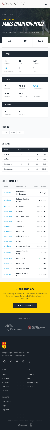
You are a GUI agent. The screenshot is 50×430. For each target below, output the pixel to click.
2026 (20, 132)
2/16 (35, 86)
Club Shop (6, 401)
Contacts (30, 374)
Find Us (5, 391)
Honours (5, 386)
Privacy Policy (32, 382)
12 (5, 68)
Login (4, 405)
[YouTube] (17, 361)
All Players (8, 14)
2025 (13, 132)
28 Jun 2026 (8, 211)
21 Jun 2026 (8, 216)
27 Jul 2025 (7, 246)
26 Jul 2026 (35, 32)
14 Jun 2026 (8, 221)
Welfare (30, 386)
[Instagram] (23, 361)
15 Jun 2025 (8, 258)
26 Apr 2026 (8, 241)
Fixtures (5, 378)
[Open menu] (45, 3)
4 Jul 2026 (7, 206)
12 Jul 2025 (7, 252)
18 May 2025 (8, 263)
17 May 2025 (8, 268)
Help (29, 378)
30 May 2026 (8, 226)
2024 (5, 132)
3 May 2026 (8, 236)
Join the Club (24, 305)
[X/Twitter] (10, 361)
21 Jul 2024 (12, 32)
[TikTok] (29, 361)
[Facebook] (4, 361)
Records (5, 382)
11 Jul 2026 (7, 200)
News (4, 374)
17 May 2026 (8, 231)
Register (5, 409)
